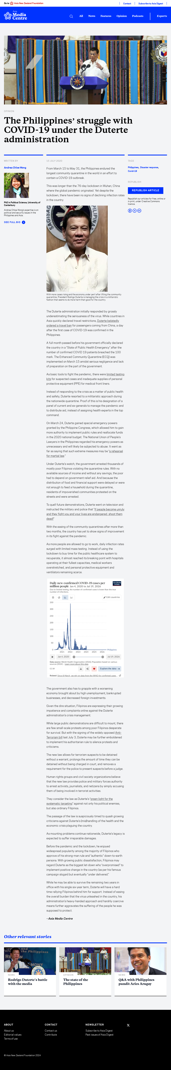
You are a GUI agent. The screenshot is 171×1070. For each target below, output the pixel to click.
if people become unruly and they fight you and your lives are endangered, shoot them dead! (85, 514)
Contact (127, 4)
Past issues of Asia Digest (100, 1034)
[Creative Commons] (147, 211)
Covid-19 (132, 171)
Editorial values (12, 1034)
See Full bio (12, 222)
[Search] (71, 16)
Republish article (145, 190)
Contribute (51, 1034)
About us (9, 1030)
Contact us (51, 1030)
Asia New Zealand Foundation (28, 3)
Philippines (133, 167)
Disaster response (149, 167)
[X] (128, 1025)
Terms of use (11, 1038)
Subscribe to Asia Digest (150, 4)
